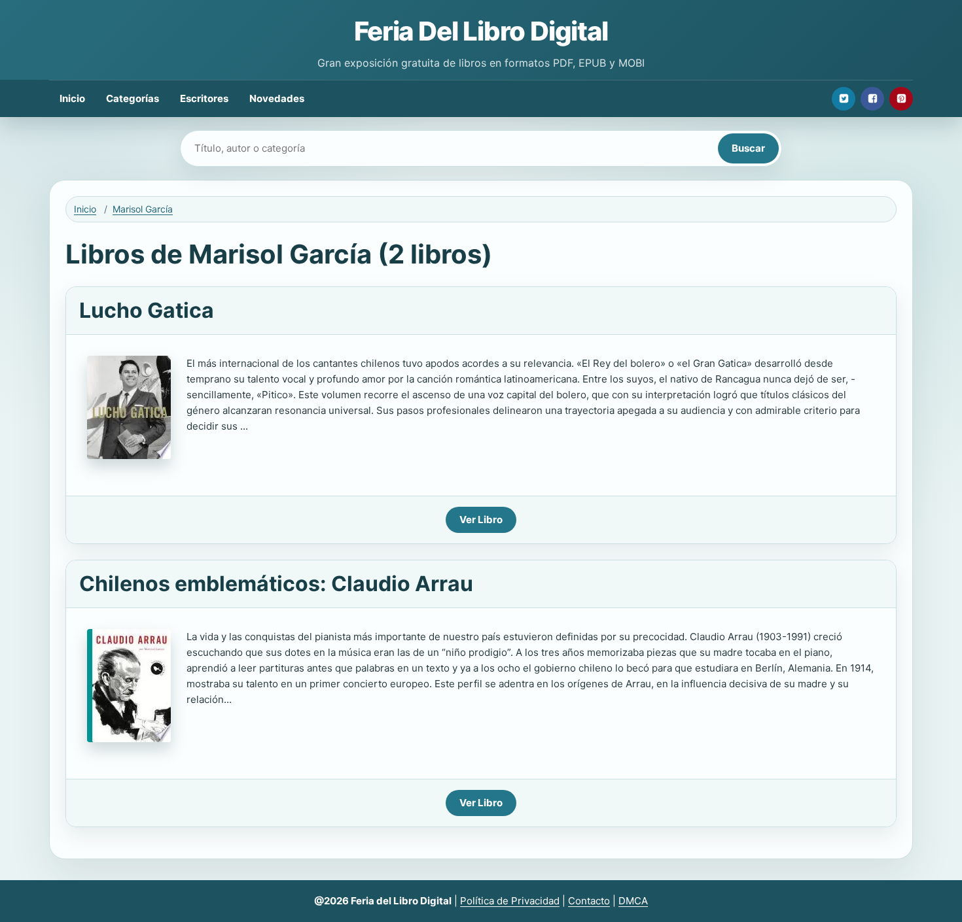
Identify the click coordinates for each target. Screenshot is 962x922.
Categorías (132, 98)
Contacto (589, 901)
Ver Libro (481, 519)
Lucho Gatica (146, 310)
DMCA (633, 901)
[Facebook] (872, 99)
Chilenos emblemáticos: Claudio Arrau (276, 583)
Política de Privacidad (510, 901)
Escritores (204, 98)
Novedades (276, 98)
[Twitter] (843, 99)
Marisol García (143, 208)
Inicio (72, 98)
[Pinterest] (901, 99)
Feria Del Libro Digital (480, 31)
